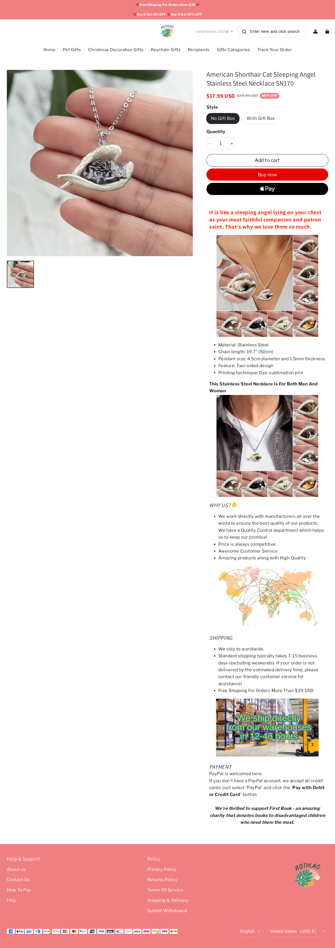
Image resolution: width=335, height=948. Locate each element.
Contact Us (18, 879)
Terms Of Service (165, 890)
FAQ (11, 900)
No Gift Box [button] (223, 118)
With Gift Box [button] (261, 118)
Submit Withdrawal (167, 910)
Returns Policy (162, 879)
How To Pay (19, 890)
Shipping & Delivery (168, 900)
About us (16, 869)
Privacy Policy (162, 869)
